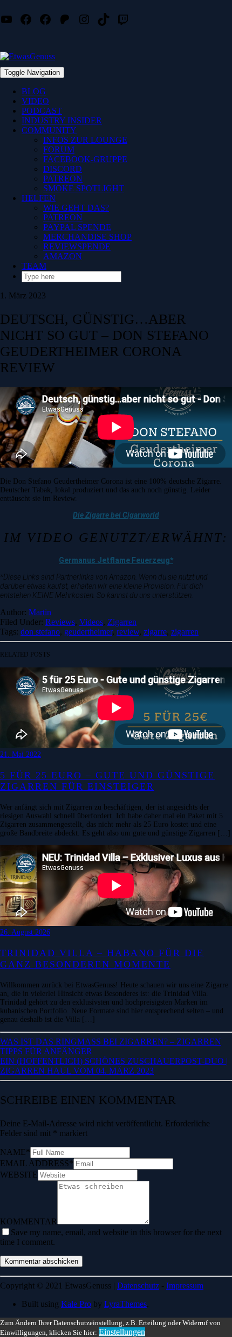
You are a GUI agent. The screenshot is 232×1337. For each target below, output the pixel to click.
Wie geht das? (76, 207)
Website (19, 1174)
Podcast (42, 110)
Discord (62, 168)
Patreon (63, 178)
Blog (34, 91)
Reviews (60, 621)
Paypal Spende (77, 227)
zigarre (155, 631)
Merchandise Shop (87, 236)
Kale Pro (76, 1303)
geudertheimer (88, 631)
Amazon (62, 256)
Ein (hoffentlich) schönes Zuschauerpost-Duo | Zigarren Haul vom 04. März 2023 (114, 1065)
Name (15, 1152)
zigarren (185, 631)
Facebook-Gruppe (85, 159)
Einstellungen (122, 1331)
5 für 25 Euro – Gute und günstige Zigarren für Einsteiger (107, 781)
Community (49, 130)
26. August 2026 (25, 932)
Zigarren (122, 621)
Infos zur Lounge (85, 139)
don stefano (40, 631)
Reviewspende (77, 246)
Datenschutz (138, 1285)
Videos (91, 621)
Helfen (39, 198)
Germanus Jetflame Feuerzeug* (116, 560)
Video (35, 101)
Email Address (36, 1163)
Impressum (184, 1285)
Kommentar (28, 1221)
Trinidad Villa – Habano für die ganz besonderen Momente (102, 959)
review (128, 631)
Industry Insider (62, 120)
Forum (58, 149)
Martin (40, 612)
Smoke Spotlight (83, 188)
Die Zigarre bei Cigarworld (116, 515)
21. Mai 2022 (20, 754)
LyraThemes (125, 1303)
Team (34, 265)
